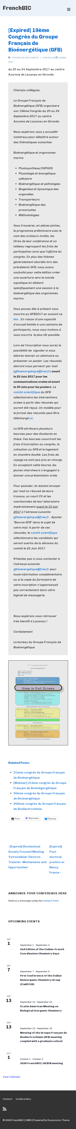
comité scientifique (26, 392)
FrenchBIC (17, 8)
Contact (7, 1099)
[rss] (5, 1110)
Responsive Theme (59, 1120)
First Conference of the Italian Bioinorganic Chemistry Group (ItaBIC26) (41, 980)
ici (31, 418)
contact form (50, 900)
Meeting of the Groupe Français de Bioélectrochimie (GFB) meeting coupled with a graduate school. (43, 1037)
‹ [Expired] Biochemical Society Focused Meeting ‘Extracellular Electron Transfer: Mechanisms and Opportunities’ (27, 857)
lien (15, 319)
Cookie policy (23, 1099)
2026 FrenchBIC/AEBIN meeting (41, 1063)
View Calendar (12, 1076)
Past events (31, 57)
